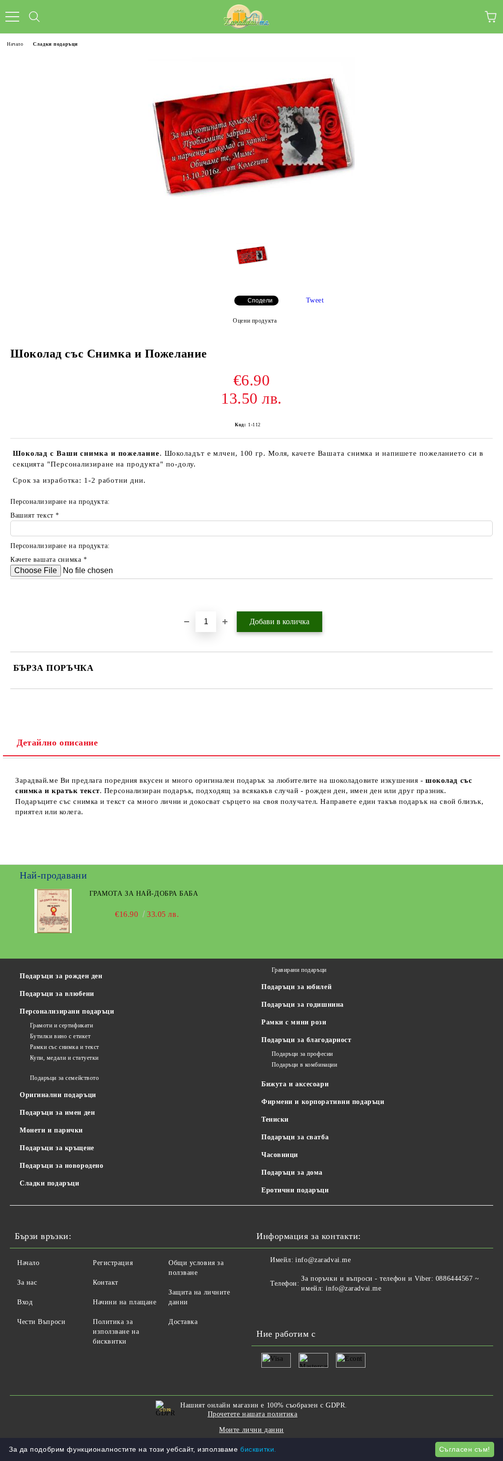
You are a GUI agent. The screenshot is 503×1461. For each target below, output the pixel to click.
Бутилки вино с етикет (60, 1036)
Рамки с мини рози (294, 1022)
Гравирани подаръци (299, 969)
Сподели (260, 300)
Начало (15, 44)
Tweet (315, 300)
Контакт (105, 1282)
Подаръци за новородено (61, 1165)
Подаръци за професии (302, 1053)
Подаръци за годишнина (302, 1004)
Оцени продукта (255, 320)
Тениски (275, 1119)
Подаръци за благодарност (306, 1040)
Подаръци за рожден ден (61, 976)
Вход (24, 1302)
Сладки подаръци (55, 44)
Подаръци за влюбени (57, 993)
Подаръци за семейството (64, 1078)
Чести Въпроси (41, 1321)
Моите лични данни (251, 1429)
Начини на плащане (125, 1302)
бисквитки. (258, 1449)
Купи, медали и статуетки (64, 1057)
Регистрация (113, 1263)
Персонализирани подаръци (67, 1011)
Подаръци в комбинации (304, 1064)
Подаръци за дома (292, 1172)
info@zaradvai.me (323, 1260)
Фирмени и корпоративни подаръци (322, 1101)
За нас (27, 1282)
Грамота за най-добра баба (143, 893)
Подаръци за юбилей (296, 987)
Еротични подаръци (295, 1190)
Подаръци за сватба (295, 1137)
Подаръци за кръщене (57, 1148)
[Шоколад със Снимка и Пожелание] (251, 227)
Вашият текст (33, 515)
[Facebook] (269, 1308)
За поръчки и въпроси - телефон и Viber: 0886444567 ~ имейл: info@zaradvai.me (390, 1283)
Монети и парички (51, 1130)
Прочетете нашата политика (253, 1414)
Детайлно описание (57, 742)
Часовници (279, 1154)
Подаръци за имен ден (57, 1112)
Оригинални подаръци (58, 1095)
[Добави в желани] (485, 596)
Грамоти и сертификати (61, 1025)
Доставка (182, 1321)
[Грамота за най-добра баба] (53, 931)
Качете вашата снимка (47, 559)
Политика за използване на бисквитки (116, 1331)
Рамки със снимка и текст (64, 1047)
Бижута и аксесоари (295, 1084)
